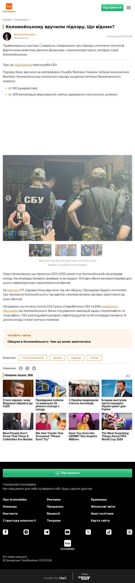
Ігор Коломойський (32, 357)
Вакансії (53, 513)
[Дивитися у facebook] (5, 532)
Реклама (53, 499)
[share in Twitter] (27, 368)
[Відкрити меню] (128, 7)
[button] (40, 250)
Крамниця (99, 499)
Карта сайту (100, 520)
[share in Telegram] (34, 368)
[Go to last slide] (8, 198)
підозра (57, 357)
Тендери (54, 520)
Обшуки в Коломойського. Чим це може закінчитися (49, 341)
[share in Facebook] (21, 368)
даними (13, 290)
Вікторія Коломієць (24, 34)
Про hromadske (15, 499)
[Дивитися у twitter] (88, 532)
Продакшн (55, 506)
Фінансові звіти (103, 506)
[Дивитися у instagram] (26, 532)
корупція (76, 357)
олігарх (94, 357)
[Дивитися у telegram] (46, 532)
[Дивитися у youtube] (67, 532)
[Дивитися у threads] (129, 532)
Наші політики (102, 513)
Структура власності (19, 520)
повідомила (23, 65)
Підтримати (112, 7)
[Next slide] (126, 198)
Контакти (10, 513)
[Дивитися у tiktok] (108, 532)
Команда (10, 506)
